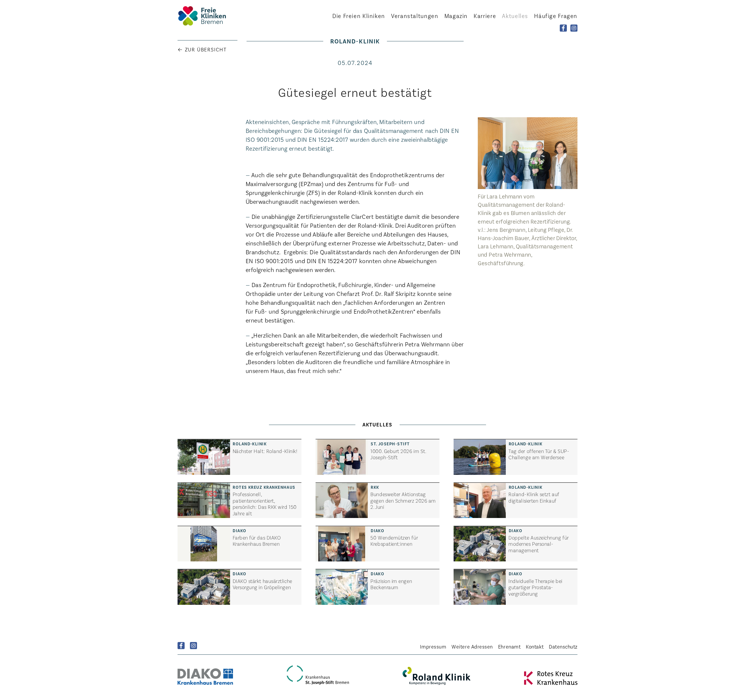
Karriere (485, 16)
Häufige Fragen (555, 16)
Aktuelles (515, 16)
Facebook (181, 645)
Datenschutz (563, 646)
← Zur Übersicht (202, 49)
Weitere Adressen (472, 646)
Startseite (210, 15)
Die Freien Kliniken (358, 16)
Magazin (456, 16)
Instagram (193, 645)
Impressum (433, 646)
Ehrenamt (509, 646)
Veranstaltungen (414, 16)
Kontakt (535, 646)
